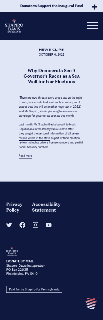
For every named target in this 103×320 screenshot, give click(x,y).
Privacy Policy (14, 207)
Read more (25, 155)
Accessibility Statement (46, 207)
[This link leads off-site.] (9, 226)
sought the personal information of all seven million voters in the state (49, 136)
